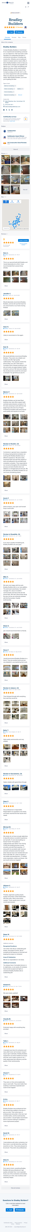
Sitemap (18, 1224)
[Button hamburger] (28, 3)
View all (25, 189)
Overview (7, 37)
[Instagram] (12, 110)
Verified (6, 254)
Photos (24, 37)
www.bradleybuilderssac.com (12, 106)
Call (11, 32)
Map (19, 37)
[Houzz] (6, 110)
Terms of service (18, 1222)
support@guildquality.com (20, 1226)
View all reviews (15, 1188)
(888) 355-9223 (8, 1226)
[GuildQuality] (8, 3)
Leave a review (23, 240)
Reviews (14, 37)
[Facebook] (4, 110)
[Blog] (9, 110)
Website (20, 32)
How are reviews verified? (23, 244)
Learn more (12, 121)
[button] (11, 224)
